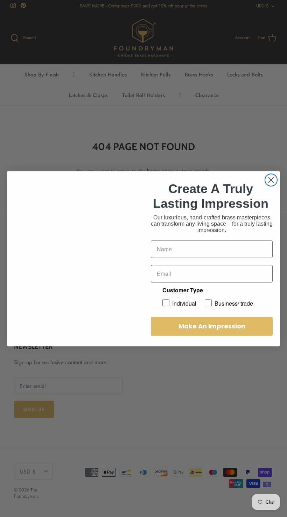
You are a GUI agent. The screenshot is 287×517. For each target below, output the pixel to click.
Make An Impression (211, 326)
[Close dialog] (271, 180)
